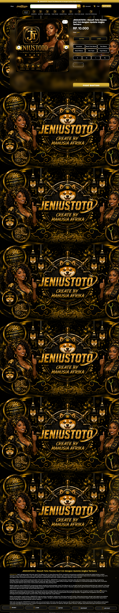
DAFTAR (81, 38)
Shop (12, 6)
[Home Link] (22, 6)
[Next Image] (66, 47)
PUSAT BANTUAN (91, 85)
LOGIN (99, 38)
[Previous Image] (19, 47)
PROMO (14, 607)
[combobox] (53, 6)
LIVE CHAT (107, 608)
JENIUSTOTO (13, 574)
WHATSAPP (84, 608)
